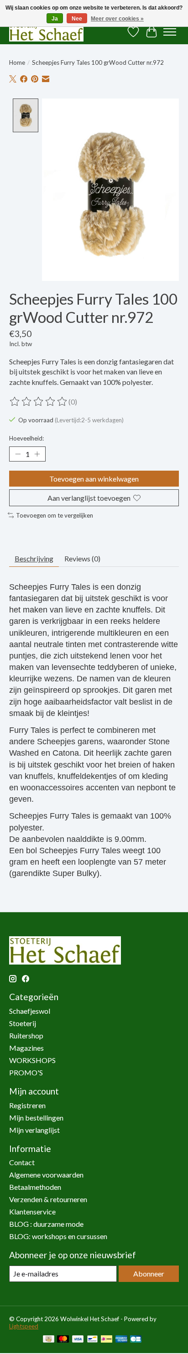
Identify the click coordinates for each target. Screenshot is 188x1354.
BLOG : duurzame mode (46, 1223)
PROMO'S (26, 1072)
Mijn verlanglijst (34, 1130)
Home (17, 62)
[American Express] (121, 1339)
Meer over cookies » (117, 19)
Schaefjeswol (29, 1010)
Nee (77, 19)
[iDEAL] (106, 1339)
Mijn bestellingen (36, 1117)
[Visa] (78, 1339)
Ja (55, 19)
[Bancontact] (92, 1339)
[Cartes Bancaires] (135, 1339)
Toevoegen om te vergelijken (54, 515)
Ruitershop (26, 1035)
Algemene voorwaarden (46, 1174)
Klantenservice (32, 1211)
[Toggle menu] (170, 32)
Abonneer (148, 1273)
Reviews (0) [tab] (82, 558)
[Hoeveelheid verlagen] (18, 454)
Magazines (26, 1047)
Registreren (27, 1105)
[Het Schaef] (46, 31)
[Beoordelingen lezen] (38, 401)
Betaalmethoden (35, 1187)
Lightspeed (23, 1326)
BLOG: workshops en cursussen (58, 1236)
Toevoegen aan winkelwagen (94, 478)
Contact (22, 1162)
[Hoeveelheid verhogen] (37, 454)
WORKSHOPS (32, 1060)
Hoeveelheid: (26, 438)
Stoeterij (22, 1023)
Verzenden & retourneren (48, 1199)
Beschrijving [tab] (34, 558)
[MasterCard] (63, 1339)
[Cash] (48, 1339)
